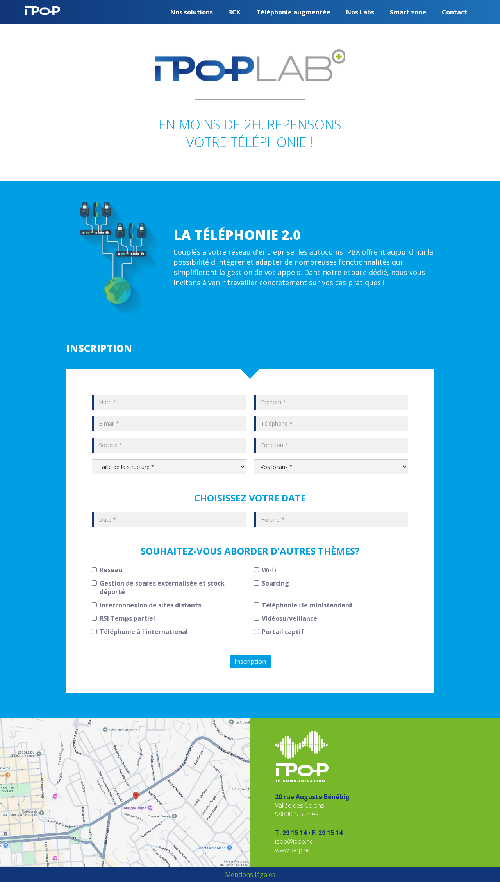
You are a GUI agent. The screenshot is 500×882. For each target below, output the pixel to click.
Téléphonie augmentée (293, 12)
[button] (191, 12)
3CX (235, 12)
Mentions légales (250, 874)
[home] (42, 7)
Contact (454, 12)
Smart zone (408, 12)
